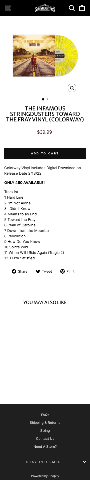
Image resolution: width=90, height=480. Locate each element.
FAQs (45, 415)
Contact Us (45, 439)
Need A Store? (45, 447)
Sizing (45, 431)
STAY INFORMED (43, 462)
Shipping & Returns (45, 423)
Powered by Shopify (45, 476)
